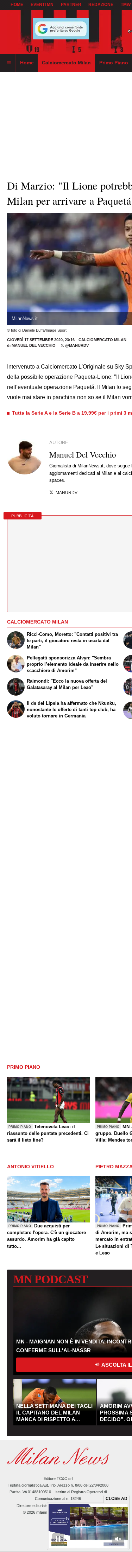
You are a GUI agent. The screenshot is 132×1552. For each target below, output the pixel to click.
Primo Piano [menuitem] (113, 62)
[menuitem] (9, 63)
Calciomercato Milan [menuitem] (66, 62)
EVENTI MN (42, 4)
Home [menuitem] (27, 62)
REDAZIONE (100, 4)
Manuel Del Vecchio (34, 345)
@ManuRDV (76, 345)
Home (17, 4)
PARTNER (71, 4)
